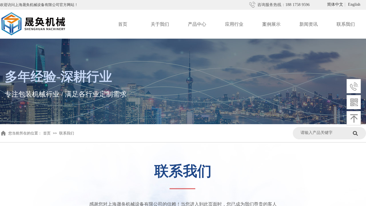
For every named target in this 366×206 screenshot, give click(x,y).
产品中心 (197, 24)
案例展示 (271, 24)
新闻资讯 (308, 24)
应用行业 (234, 24)
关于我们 (160, 24)
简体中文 (335, 5)
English (354, 5)
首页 (122, 24)
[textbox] (325, 133)
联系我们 (346, 24)
